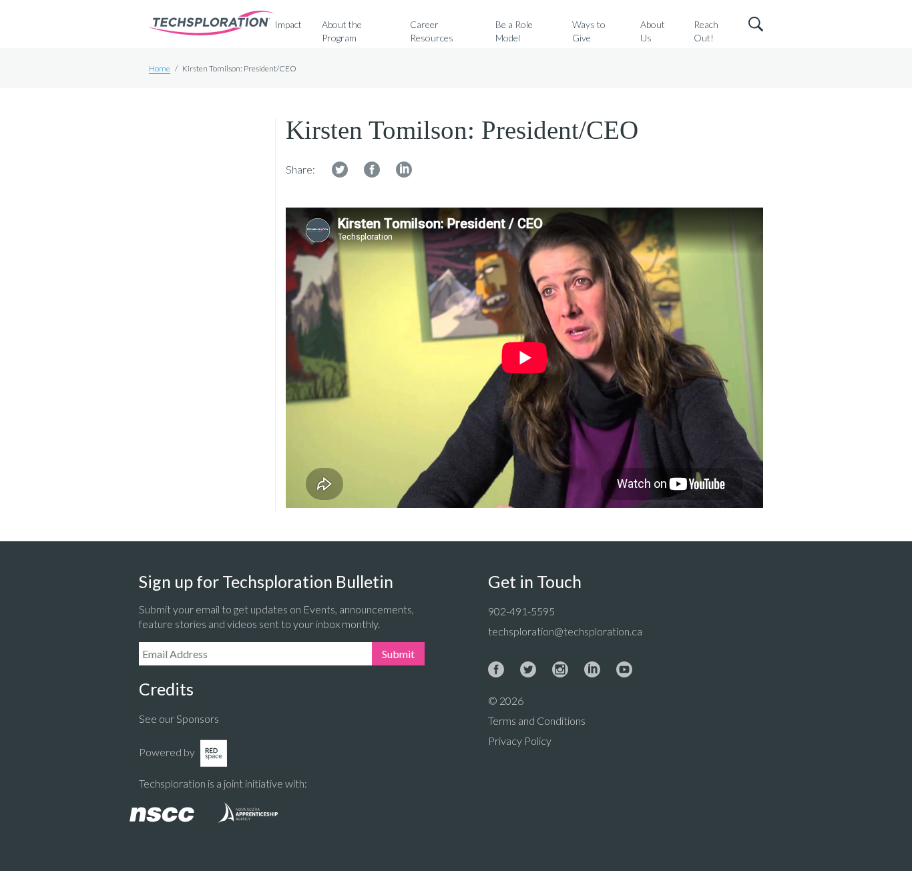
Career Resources (431, 31)
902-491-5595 (521, 611)
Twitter (340, 170)
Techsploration (211, 24)
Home (159, 68)
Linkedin (404, 170)
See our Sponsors (179, 718)
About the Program (342, 31)
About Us (652, 31)
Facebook (372, 170)
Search (755, 24)
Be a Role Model (514, 31)
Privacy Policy (519, 740)
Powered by (167, 752)
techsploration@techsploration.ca (565, 631)
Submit (398, 653)
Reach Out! (706, 31)
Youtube (624, 669)
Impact (288, 24)
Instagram (560, 669)
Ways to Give (589, 31)
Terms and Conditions (537, 720)
